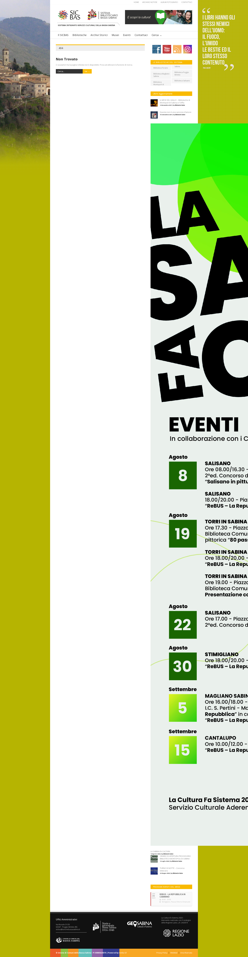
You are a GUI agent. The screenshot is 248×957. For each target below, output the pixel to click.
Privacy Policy (161, 953)
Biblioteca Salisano (182, 80)
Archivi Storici (99, 35)
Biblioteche (79, 35)
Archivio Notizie (149, 2)
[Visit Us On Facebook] (156, 53)
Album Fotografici (169, 2)
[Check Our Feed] (177, 53)
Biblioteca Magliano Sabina (161, 75)
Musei (115, 35)
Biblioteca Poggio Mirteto (182, 73)
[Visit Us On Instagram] (187, 53)
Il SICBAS (63, 35)
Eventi (127, 35)
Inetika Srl (123, 953)
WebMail (173, 953)
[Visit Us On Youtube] (166, 53)
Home (136, 2)
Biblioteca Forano (160, 68)
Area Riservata (186, 953)
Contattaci (186, 2)
